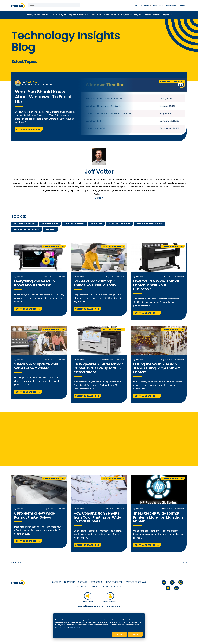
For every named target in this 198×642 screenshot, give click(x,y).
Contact (182, 5)
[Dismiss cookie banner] (142, 616)
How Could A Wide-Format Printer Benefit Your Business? (156, 285)
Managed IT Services (120, 224)
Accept (119, 634)
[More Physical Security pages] (140, 15)
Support (82, 582)
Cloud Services (50, 224)
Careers (56, 582)
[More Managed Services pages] (47, 15)
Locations (69, 582)
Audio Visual (109, 15)
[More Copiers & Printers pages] (88, 15)
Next (183, 562)
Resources (96, 582)
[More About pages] (150, 5)
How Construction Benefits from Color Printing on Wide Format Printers (97, 517)
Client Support (170, 5)
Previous (16, 562)
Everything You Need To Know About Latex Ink (34, 283)
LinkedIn (99, 198)
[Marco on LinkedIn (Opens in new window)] (176, 588)
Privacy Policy (62, 627)
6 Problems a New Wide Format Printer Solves (34, 515)
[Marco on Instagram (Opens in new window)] (180, 582)
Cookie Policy (75, 627)
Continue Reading (27, 129)
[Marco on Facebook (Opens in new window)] (164, 582)
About (146, 5)
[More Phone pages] (100, 15)
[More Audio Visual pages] (118, 15)
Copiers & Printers (77, 15)
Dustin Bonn (31, 82)
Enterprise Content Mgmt (156, 15)
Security (51, 229)
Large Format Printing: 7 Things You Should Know (95, 283)
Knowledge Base (113, 582)
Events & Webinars (87, 586)
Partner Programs (136, 582)
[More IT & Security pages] (65, 15)
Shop (138, 6)
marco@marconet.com (90, 606)
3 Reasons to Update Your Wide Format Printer (36, 366)
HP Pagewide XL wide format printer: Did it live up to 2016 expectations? (98, 368)
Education (96, 224)
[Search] (77, 5)
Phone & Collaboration (27, 229)
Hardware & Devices (110, 586)
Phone (95, 15)
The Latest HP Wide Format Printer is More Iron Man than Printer (158, 517)
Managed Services (36, 15)
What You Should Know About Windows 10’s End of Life (43, 96)
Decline (135, 634)
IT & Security (57, 15)
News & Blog (157, 5)
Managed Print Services (150, 224)
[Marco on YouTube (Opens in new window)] (168, 588)
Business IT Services (172, 81)
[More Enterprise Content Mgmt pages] (171, 15)
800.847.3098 (113, 606)
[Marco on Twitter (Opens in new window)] (172, 582)
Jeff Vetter (20, 277)
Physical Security (129, 15)
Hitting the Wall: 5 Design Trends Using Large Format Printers (156, 368)
